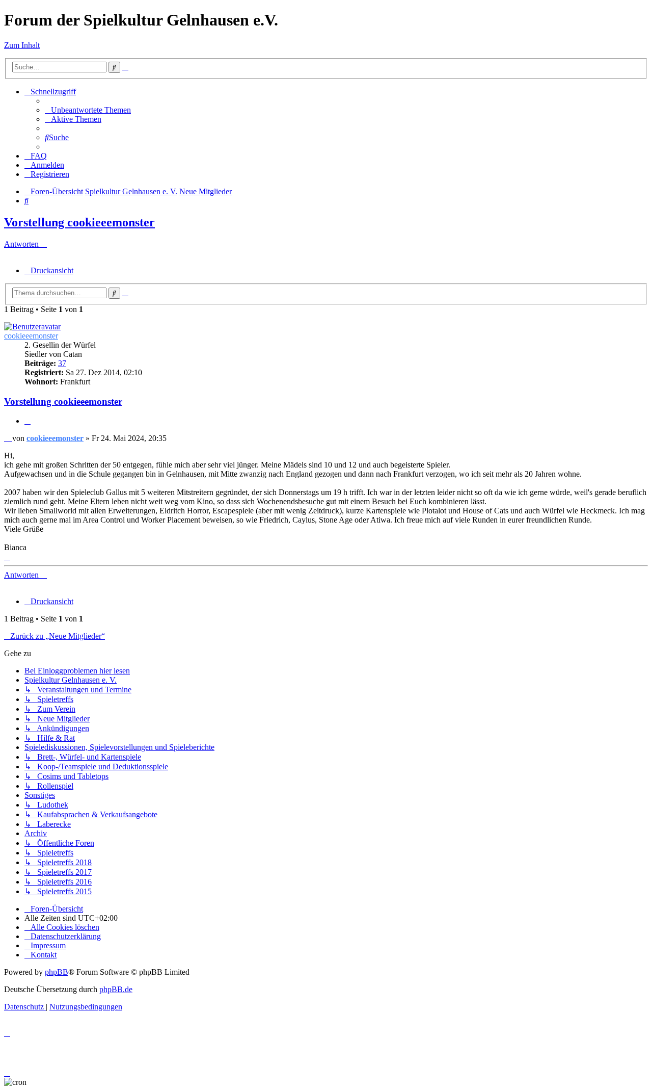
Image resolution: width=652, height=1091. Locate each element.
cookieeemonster (31, 335)
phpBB (56, 972)
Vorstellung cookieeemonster (79, 222)
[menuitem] (88, 110)
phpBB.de (115, 989)
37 (62, 363)
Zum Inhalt (22, 45)
